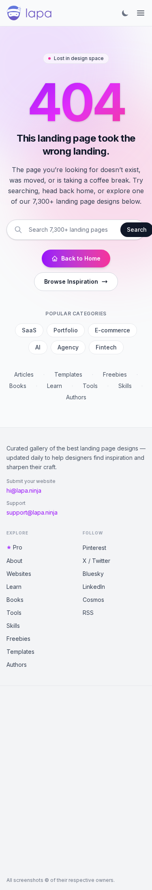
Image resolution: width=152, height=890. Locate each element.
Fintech (106, 347)
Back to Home (81, 258)
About (14, 560)
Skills (125, 385)
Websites (18, 573)
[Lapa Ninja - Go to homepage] (29, 13)
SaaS (29, 330)
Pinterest (94, 547)
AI (38, 347)
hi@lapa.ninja (23, 490)
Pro (17, 547)
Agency (68, 347)
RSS (88, 612)
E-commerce (112, 330)
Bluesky (93, 573)
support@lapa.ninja (32, 512)
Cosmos (93, 599)
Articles (24, 374)
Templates (68, 374)
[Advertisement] (76, 781)
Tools (90, 385)
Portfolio (66, 330)
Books (17, 385)
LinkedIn (94, 586)
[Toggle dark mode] (125, 13)
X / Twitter (96, 560)
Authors (76, 397)
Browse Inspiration (71, 281)
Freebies (115, 374)
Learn (54, 385)
